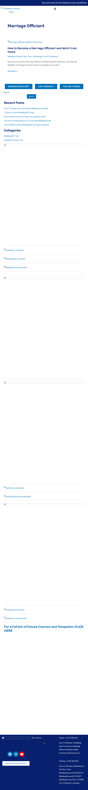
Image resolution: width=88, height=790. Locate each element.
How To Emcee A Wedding (69, 746)
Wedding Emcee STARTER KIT (71, 773)
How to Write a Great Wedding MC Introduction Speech (26, 125)
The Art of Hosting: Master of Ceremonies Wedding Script (27, 121)
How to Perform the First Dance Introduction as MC (25, 117)
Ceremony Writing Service (69, 753)
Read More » (13, 71)
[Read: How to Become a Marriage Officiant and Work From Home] (25, 42)
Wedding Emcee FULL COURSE (71, 779)
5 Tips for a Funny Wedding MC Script (19, 112)
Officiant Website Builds (68, 750)
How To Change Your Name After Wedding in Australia (26, 108)
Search (6, 92)
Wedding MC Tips (11, 136)
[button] (55, 9)
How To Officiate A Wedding (70, 743)
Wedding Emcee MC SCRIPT (70, 776)
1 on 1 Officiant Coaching (69, 783)
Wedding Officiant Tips (17, 56)
